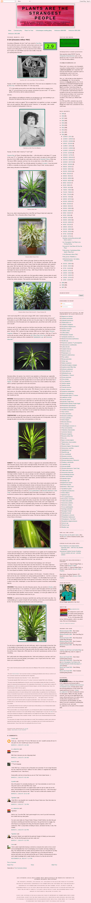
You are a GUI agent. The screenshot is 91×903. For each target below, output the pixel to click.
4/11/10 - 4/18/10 (67, 222)
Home (9, 30)
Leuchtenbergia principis (68, 474)
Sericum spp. (65, 523)
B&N (75, 565)
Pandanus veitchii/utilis (68, 462)
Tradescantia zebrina (67, 470)
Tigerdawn (14, 797)
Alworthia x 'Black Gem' (68, 486)
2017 (63, 118)
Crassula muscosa (66, 387)
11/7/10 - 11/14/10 (68, 152)
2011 (63, 132)
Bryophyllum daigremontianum (69, 521)
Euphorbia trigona (66, 478)
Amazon (70, 565)
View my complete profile (67, 623)
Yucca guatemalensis (67, 496)
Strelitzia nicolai (66, 385)
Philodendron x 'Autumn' (68, 375)
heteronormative (15, 673)
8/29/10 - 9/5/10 (67, 176)
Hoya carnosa (65, 411)
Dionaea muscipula (66, 328)
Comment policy (18, 30)
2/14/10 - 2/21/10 (67, 266)
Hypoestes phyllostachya (68, 355)
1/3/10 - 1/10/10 (67, 280)
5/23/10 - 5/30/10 (67, 208)
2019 (63, 113)
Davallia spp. (65, 340)
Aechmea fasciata (66, 484)
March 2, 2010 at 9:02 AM (20, 777)
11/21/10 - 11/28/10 (68, 148)
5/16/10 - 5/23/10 (67, 210)
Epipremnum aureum (67, 482)
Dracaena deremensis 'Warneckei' (70, 460)
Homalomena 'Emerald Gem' (69, 407)
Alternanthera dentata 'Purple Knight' (71, 403)
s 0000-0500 (60, 30)
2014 (63, 125)
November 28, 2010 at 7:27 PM (21, 858)
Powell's (62, 571)
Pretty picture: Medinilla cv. (70, 256)
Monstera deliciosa (66, 421)
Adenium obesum (66, 351)
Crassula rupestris (66, 399)
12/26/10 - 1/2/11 (67, 136)
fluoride (51, 587)
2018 (63, 116)
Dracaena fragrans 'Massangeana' (70, 446)
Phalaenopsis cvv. (66, 353)
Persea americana (66, 377)
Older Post (54, 865)
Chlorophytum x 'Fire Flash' (69, 519)
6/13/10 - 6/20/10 (67, 201)
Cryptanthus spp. (66, 464)
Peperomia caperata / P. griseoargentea (72, 342)
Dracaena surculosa (67, 456)
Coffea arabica (65, 332)
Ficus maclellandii (66, 454)
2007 (63, 287)
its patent (45, 163)
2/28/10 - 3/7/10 (67, 236)
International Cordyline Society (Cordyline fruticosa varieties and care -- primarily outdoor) (70, 553)
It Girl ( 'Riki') (18, 40)
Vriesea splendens (66, 417)
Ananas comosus (66, 389)
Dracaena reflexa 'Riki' (67, 436)
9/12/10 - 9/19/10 (67, 171)
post (65, 536)
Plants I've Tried (29, 30)
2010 (63, 134)
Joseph (13, 738)
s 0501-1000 (74, 30)
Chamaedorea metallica (68, 458)
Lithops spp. (65, 361)
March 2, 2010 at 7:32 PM (20, 804)
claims (51, 711)
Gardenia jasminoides (67, 318)
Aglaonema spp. (66, 494)
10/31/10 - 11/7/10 (68, 155)
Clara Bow (38, 43)
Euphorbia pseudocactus (68, 490)
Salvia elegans (65, 419)
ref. (42, 684)
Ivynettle (13, 781)
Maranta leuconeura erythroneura (70, 338)
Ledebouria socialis (67, 397)
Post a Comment (11, 862)
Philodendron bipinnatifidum (69, 405)
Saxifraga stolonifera (67, 509)
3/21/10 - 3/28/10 (67, 229)
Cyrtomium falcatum (67, 432)
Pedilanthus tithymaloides (68, 430)
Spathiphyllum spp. (67, 450)
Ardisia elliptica (65, 492)
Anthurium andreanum (67, 369)
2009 (63, 282)
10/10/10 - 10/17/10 (68, 162)
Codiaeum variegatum (67, 324)
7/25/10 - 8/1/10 (67, 187)
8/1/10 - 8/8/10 (67, 185)
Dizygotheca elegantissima (69, 326)
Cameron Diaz (11, 155)
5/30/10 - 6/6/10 (67, 206)
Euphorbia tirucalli (66, 513)
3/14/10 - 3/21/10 (67, 231)
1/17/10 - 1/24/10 (67, 275)
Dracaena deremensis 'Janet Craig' (70, 468)
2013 (63, 127)
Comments (65, 306)
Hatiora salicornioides (67, 476)
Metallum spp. (65, 527)
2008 (63, 285)
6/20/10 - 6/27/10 (67, 199)
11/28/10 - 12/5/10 (68, 145)
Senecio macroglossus (67, 393)
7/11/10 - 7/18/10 (67, 192)
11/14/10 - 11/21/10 (68, 150)
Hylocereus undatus (67, 505)
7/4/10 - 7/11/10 (67, 194)
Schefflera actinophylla (67, 409)
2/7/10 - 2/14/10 (67, 268)
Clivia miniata (65, 379)
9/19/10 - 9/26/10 (67, 169)
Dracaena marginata (67, 434)
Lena (12, 844)
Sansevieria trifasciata (67, 472)
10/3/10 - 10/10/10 (68, 164)
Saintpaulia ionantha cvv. (68, 336)
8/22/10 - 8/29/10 (67, 178)
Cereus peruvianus (66, 413)
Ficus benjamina (66, 381)
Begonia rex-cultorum (67, 316)
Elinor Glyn (12, 85)
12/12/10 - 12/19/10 (68, 141)
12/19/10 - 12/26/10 (68, 139)
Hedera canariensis (67, 363)
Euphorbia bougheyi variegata (69, 365)
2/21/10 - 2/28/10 (67, 263)
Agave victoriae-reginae (68, 440)
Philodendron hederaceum (68, 517)
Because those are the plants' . (69, 535)
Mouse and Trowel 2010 (66, 657)
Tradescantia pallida (67, 500)
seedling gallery (44, 30)
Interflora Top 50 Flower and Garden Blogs (70, 650)
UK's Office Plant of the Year (38, 335)
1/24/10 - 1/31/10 (67, 273)
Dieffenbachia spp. (66, 373)
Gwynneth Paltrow (45, 159)
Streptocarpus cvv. (66, 322)
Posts (63, 303)
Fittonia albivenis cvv (67, 371)
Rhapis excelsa (66, 444)
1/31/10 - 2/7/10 (67, 270)
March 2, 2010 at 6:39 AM (20, 757)
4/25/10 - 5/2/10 (67, 217)
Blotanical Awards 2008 (66, 631)
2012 (63, 130)
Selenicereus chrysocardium (69, 442)
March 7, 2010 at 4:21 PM (20, 840)
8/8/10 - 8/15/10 (67, 183)
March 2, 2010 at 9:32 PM (20, 830)
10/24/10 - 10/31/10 (68, 157)
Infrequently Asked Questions (67, 56)
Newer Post (10, 865)
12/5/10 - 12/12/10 (68, 143)
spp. (38, 337)
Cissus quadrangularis (67, 507)
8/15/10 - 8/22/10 (67, 180)
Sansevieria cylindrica (67, 503)
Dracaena (15, 729)
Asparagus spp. (66, 480)
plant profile (22, 729)
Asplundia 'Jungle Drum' (68, 401)
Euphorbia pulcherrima (67, 320)
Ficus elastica (65, 424)
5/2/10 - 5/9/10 (67, 215)
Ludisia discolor (66, 346)
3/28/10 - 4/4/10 (67, 227)
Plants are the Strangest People (45, 13)
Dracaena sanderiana (67, 415)
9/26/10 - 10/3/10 (67, 166)
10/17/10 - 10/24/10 (68, 159)
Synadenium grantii (67, 488)
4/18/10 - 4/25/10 (67, 220)
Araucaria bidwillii (66, 466)
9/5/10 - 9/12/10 (67, 173)
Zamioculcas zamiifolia (67, 448)
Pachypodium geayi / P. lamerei (70, 395)
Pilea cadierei (65, 357)
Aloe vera (64, 438)
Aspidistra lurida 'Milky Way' (69, 367)
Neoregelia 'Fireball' (67, 511)
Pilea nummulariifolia (67, 428)
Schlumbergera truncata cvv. (69, 426)
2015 (63, 123)
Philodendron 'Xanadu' (67, 334)
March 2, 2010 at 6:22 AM (20, 745)
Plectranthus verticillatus (68, 498)
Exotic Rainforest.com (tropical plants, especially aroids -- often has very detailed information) (71, 547)
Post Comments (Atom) (20, 868)
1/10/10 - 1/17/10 (67, 277)
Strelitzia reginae (66, 383)
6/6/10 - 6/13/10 (67, 203)
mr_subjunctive (15, 749)
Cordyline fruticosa (66, 349)
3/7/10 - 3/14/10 (67, 233)
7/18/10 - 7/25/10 (67, 189)
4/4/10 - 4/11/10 (67, 224)
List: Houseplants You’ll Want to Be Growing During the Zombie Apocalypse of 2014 (70, 663)
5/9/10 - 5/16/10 (67, 213)
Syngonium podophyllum (68, 391)
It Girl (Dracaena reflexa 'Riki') (70, 254)
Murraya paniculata (66, 359)
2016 (63, 120)
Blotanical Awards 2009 (66, 634)
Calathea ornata (66, 330)
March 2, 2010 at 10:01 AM (20, 793)
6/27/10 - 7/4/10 (67, 196)
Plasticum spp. (65, 525)
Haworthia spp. (65, 452)
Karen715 (13, 761)
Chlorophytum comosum (68, 515)
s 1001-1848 (14, 33)
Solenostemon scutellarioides (69, 345)
